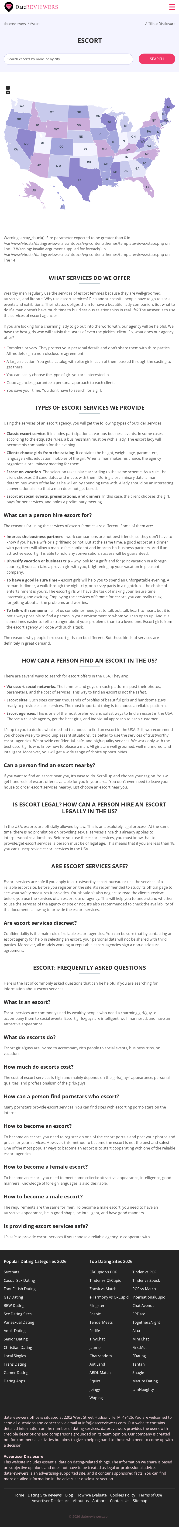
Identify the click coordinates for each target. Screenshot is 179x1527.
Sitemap (140, 1500)
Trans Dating (15, 1364)
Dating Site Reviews (45, 1495)
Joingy (95, 1389)
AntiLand (97, 1364)
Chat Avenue (143, 1305)
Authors (99, 1500)
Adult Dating (15, 1330)
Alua (136, 1330)
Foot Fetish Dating (20, 1288)
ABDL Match (100, 1372)
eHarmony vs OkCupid (109, 1297)
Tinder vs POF (144, 1272)
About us (81, 1500)
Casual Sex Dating (19, 1280)
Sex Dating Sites (18, 1313)
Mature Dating (145, 1381)
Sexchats (11, 1272)
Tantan (138, 1364)
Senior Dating (16, 1339)
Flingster (97, 1305)
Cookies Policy (122, 1495)
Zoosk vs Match (103, 1288)
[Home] (32, 7)
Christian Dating (18, 1347)
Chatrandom (101, 1355)
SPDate (138, 1313)
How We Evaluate (91, 1495)
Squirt (95, 1381)
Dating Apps (14, 1381)
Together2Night (146, 1322)
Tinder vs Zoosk (146, 1280)
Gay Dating (13, 1297)
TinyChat (97, 1339)
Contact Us (119, 1500)
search (157, 58)
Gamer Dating (16, 1372)
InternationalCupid (148, 1297)
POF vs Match (144, 1288)
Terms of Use (150, 1495)
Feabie (95, 1313)
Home (19, 1495)
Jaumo (95, 1347)
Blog (69, 1495)
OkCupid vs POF (103, 1272)
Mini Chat (140, 1339)
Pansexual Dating (19, 1322)
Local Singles (15, 1355)
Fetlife (95, 1330)
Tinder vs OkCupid (105, 1280)
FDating (139, 1355)
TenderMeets (101, 1322)
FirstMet (139, 1347)
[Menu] (172, 7)
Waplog (96, 1397)
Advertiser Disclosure (50, 1500)
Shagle (138, 1372)
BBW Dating (14, 1305)
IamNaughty (143, 1389)
